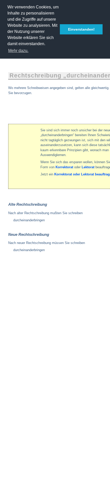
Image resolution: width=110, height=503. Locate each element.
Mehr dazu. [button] (18, 50)
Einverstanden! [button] (81, 29)
